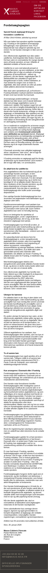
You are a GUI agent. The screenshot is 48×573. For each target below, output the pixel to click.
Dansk (18, 2)
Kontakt (39, 11)
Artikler (39, 8)
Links (37, 14)
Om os (37, 5)
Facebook (40, 17)
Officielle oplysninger (17, 563)
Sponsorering (11, 566)
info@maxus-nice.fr (14, 557)
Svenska (42, 2)
